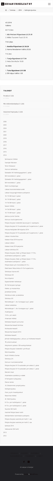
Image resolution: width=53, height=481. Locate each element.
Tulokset (30, 456)
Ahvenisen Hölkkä (10, 318)
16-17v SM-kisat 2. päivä (12, 199)
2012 (4, 436)
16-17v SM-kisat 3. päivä (12, 196)
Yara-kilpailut (9, 278)
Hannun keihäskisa (11, 169)
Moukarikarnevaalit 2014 (13, 332)
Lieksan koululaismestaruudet (15, 189)
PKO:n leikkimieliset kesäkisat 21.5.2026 (13, 104)
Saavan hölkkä (9, 206)
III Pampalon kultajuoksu (13, 379)
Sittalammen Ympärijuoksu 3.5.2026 (13, 112)
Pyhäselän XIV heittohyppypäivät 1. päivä (18, 179)
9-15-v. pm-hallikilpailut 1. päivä (15, 402)
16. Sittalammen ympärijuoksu (15, 385)
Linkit (40, 456)
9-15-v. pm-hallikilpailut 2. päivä (15, 406)
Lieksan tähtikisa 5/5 (11, 250)
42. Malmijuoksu (10, 399)
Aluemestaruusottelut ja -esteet (15, 375)
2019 (4, 138)
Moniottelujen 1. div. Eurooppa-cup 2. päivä (19, 302)
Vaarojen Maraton (11, 163)
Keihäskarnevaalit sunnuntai (14, 322)
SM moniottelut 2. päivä (12, 176)
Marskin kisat (9, 372)
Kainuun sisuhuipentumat (13, 219)
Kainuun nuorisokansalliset (14, 362)
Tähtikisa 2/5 (9, 359)
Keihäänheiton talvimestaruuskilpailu (17, 416)
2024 (4, 128)
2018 (4, 142)
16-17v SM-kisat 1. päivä (12, 213)
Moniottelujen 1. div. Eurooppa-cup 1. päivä (19, 308)
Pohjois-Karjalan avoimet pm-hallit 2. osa (18, 422)
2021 (4, 132)
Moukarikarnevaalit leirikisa (14, 325)
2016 (4, 148)
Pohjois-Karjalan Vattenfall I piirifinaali (17, 349)
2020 (4, 135)
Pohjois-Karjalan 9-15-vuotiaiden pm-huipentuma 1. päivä (24, 233)
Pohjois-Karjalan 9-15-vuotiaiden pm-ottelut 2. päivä (22, 365)
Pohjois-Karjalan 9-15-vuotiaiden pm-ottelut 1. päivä (22, 369)
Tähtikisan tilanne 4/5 (12, 272)
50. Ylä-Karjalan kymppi (12, 285)
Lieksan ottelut (9, 243)
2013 (4, 432)
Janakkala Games (10, 292)
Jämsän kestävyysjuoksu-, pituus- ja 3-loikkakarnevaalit (23, 339)
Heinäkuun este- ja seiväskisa (14, 295)
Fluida (26, 474)
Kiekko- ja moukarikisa (12, 288)
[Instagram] (28, 462)
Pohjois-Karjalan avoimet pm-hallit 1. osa (18, 419)
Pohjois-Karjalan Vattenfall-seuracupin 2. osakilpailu (22, 223)
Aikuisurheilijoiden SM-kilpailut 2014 (17, 229)
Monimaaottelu (10, 352)
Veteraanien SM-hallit (12, 429)
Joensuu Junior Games (12, 216)
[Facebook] (24, 462)
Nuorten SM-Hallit (11, 409)
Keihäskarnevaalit (10, 335)
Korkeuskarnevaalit (11, 328)
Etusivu (14, 453)
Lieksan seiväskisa (10, 305)
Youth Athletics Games (12, 355)
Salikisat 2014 (9, 426)
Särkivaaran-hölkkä (11, 159)
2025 (4, 125)
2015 (4, 152)
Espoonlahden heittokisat (13, 282)
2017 (4, 145)
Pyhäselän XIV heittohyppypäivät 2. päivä (18, 173)
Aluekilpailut (9, 312)
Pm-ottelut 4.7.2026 (8, 96)
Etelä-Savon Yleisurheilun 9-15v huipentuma (19, 268)
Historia (35, 453)
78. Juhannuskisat (11, 342)
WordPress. (34, 474)
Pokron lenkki (9, 382)
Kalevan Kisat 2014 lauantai (14, 239)
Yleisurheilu (16, 456)
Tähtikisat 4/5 (9, 275)
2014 (19, 10)
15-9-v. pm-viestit (10, 315)
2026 (4, 121)
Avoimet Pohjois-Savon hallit (14, 412)
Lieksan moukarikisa (11, 236)
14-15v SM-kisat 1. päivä (12, 209)
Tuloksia (12, 10)
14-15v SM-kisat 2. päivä (12, 203)
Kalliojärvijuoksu (10, 389)
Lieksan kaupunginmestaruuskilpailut (17, 193)
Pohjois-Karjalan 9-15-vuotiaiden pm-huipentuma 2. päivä (24, 226)
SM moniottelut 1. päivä (12, 183)
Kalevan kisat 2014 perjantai (14, 246)
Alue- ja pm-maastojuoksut (14, 392)
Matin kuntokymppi (11, 186)
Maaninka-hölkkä (10, 396)
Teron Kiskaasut (10, 166)
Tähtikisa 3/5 (9, 298)
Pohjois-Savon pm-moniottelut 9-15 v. (17, 265)
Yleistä (24, 453)
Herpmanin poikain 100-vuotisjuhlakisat (18, 345)
